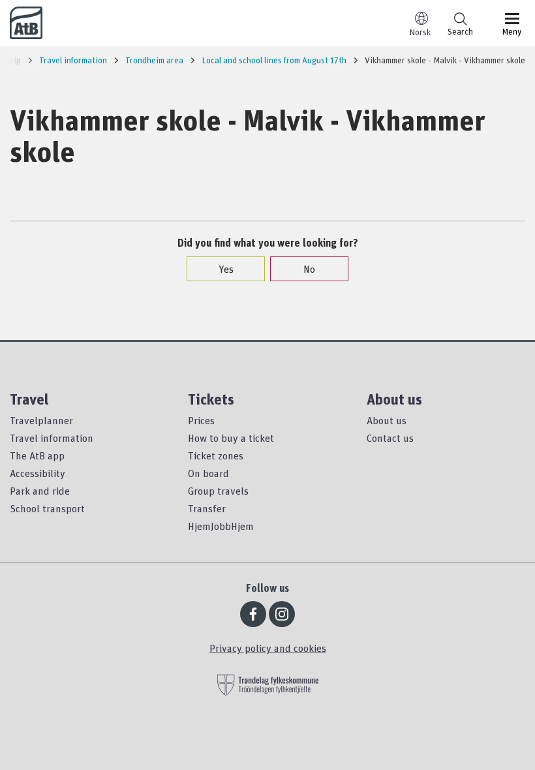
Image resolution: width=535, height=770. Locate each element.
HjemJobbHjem (221, 525)
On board (208, 473)
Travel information (51, 437)
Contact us (390, 437)
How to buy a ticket (231, 437)
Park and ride (40, 490)
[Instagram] (282, 614)
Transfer (207, 508)
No (309, 268)
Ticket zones (215, 455)
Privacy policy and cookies (267, 647)
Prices (201, 420)
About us (386, 420)
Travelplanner (41, 420)
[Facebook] (253, 614)
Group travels (218, 490)
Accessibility (37, 473)
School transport (47, 508)
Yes (226, 268)
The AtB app (37, 455)
